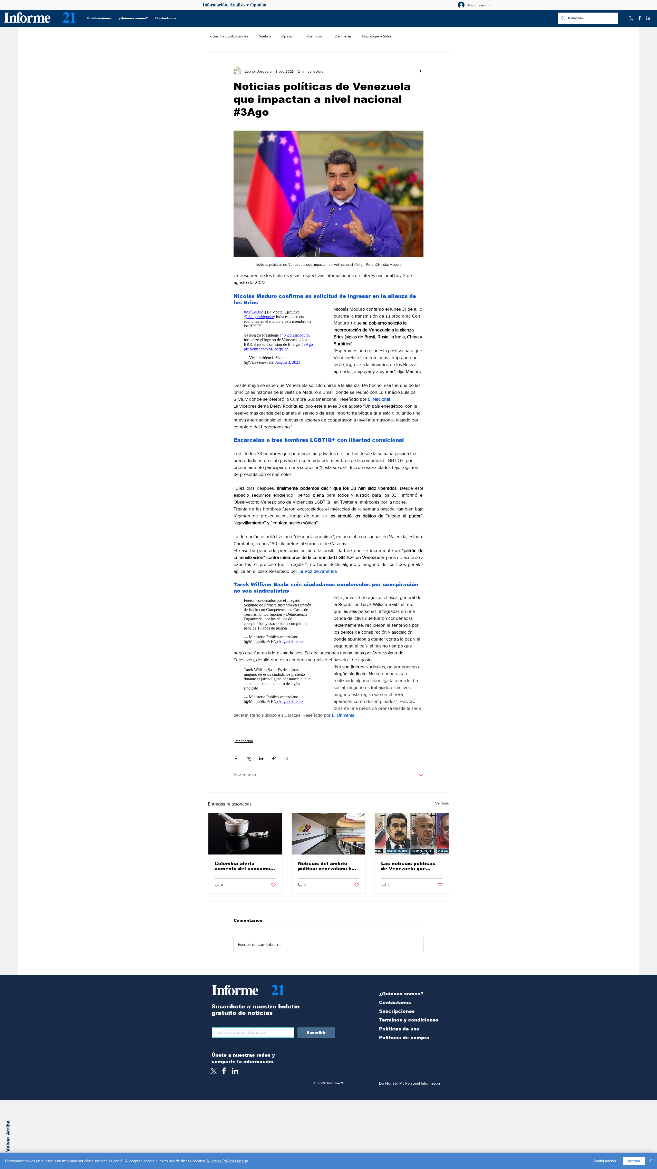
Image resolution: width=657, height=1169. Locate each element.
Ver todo (442, 810)
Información (314, 36)
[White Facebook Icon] (223, 1077)
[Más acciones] (420, 71)
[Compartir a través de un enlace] (273, 765)
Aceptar (634, 1160)
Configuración (604, 1160)
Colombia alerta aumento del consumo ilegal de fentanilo (242, 873)
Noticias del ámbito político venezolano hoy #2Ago (328, 873)
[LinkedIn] (648, 18)
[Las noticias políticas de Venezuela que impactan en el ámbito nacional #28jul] (412, 840)
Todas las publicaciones (228, 36)
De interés (343, 36)
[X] (631, 18)
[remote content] (278, 338)
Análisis (264, 36)
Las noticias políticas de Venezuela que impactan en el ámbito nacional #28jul (409, 873)
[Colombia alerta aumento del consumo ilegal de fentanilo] (245, 840)
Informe (27, 17)
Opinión (287, 36)
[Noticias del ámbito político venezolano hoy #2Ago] (328, 840)
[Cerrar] (651, 1161)
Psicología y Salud (377, 36)
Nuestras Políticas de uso (227, 1160)
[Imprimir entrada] (286, 765)
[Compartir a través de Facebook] (236, 765)
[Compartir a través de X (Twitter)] (248, 765)
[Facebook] (639, 18)
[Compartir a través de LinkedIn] (261, 765)
